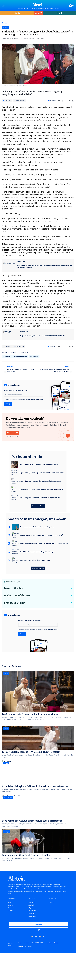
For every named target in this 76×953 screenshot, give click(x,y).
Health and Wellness (20, 357)
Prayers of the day (15, 602)
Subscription (32, 911)
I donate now (11, 433)
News (9, 902)
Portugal (6, 832)
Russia (6, 763)
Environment (8, 797)
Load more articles (38, 506)
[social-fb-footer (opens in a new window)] (36, 937)
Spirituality (11, 908)
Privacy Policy (22, 946)
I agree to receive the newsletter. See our (24, 399)
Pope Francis (34, 357)
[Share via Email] (69, 100)
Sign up (8, 404)
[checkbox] (4, 399)
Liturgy (6, 728)
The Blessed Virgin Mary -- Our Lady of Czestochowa (45, 9)
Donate (37, 13)
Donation (31, 913)
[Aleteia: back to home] (38, 5)
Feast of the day (13, 588)
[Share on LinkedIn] (62, 100)
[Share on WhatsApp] (73, 100)
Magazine (31, 908)
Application (31, 905)
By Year (51, 902)
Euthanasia (6, 357)
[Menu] (9, 6)
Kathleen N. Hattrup (27, 38)
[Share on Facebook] (59, 100)
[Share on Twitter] (66, 100)
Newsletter (31, 902)
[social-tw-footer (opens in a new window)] (40, 937)
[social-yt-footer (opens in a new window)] (32, 937)
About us (26, 943)
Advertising (32, 916)
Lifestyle (10, 905)
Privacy (30, 946)
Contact (56, 943)
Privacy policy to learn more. (35, 399)
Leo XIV (6, 673)
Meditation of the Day (17, 595)
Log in (38, 930)
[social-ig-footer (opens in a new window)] (44, 937)
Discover (10, 911)
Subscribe (17, 13)
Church (4, 23)
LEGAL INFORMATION (37, 943)
